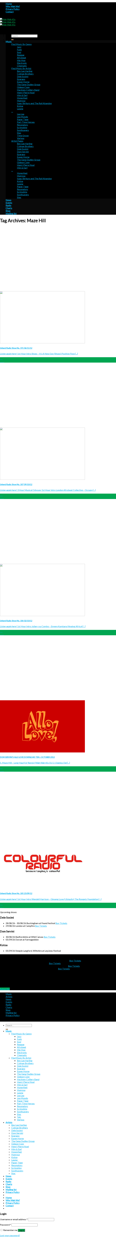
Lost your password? (10, 1235)
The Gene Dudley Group (28, 84)
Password (5, 1224)
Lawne (20, 108)
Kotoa (20, 106)
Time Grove (23, 135)
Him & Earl (22, 95)
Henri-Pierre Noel (26, 92)
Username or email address (14, 1219)
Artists (9, 996)
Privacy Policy (13, 9)
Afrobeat (21, 57)
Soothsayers (23, 130)
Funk (19, 49)
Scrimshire (22, 127)
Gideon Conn (23, 87)
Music (9, 41)
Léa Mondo (22, 116)
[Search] (12, 39)
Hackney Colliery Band (28, 89)
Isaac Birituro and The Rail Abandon (34, 103)
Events (9, 202)
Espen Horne (23, 81)
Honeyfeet (22, 98)
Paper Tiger (23, 119)
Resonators (22, 124)
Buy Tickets (61, 923)
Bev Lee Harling (24, 71)
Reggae (20, 55)
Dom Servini (23, 151)
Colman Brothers (25, 73)
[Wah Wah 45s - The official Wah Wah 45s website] (7, 22)
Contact (10, 11)
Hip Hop (21, 60)
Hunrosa (21, 100)
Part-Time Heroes (26, 122)
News (8, 200)
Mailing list (11, 213)
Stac (19, 132)
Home (9, 3)
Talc (19, 1117)
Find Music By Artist (21, 68)
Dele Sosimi (22, 76)
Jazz (19, 47)
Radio (8, 205)
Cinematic (22, 65)
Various (20, 138)
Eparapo (21, 79)
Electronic (22, 63)
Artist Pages (17, 141)
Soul (19, 52)
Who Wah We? (13, 6)
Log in (21, 1230)
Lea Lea (20, 114)
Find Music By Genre (21, 44)
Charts (9, 208)
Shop (8, 210)
